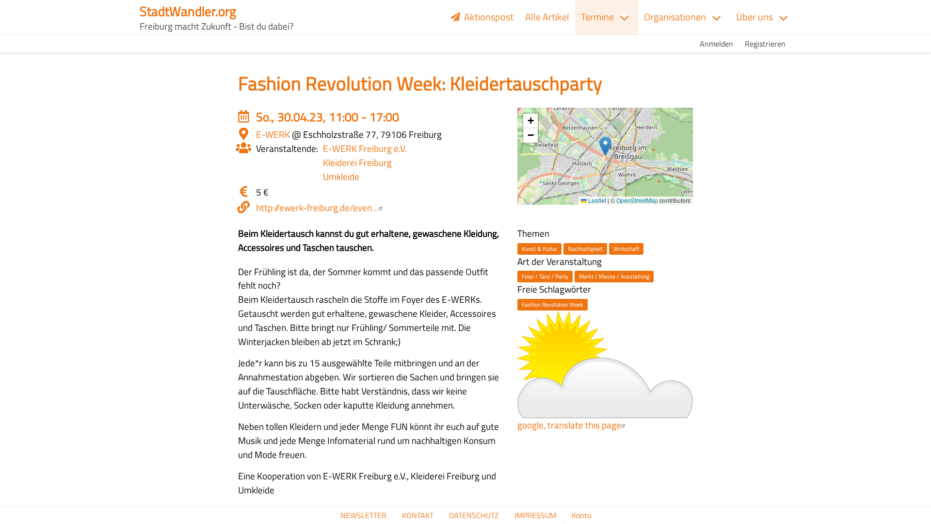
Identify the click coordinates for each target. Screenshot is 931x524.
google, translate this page (569, 425)
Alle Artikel (547, 16)
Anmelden (716, 43)
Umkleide (341, 176)
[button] (605, 146)
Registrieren (765, 43)
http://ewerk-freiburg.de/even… (317, 207)
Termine (597, 16)
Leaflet (596, 200)
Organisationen (675, 16)
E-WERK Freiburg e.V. (365, 148)
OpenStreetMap (637, 200)
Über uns (754, 16)
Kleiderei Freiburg (357, 162)
